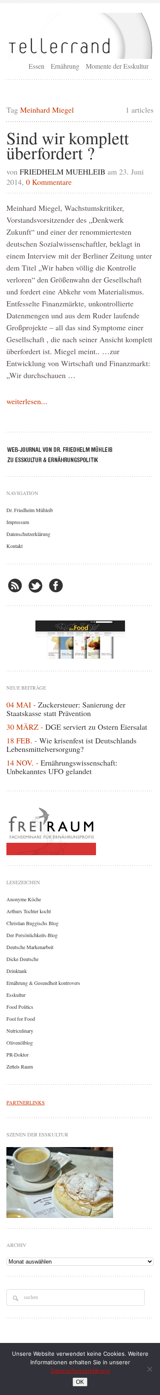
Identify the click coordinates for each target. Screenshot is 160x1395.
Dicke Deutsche (22, 958)
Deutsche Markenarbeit (29, 947)
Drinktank (16, 970)
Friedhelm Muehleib (62, 171)
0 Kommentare (49, 182)
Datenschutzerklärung (28, 533)
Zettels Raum (19, 1066)
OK (80, 1382)
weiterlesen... (26, 401)
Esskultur (16, 994)
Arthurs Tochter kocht (28, 911)
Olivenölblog (19, 1042)
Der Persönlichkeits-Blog (32, 935)
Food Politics (19, 1006)
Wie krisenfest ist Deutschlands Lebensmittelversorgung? (71, 744)
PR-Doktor (17, 1054)
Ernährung (65, 65)
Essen (36, 65)
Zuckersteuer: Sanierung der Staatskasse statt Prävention (65, 708)
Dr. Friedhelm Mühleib (29, 510)
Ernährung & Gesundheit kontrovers (43, 982)
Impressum (17, 521)
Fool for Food (20, 1018)
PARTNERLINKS (25, 1102)
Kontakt (14, 545)
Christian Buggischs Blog (32, 923)
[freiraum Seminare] (80, 829)
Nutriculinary (19, 1030)
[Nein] (149, 1369)
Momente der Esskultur (117, 65)
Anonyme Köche (23, 899)
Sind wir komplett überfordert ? (67, 145)
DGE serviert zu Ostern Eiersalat (96, 727)
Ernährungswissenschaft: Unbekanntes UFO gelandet (61, 766)
